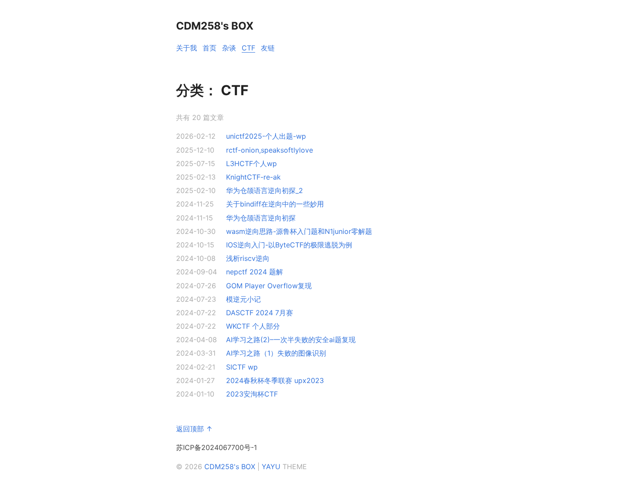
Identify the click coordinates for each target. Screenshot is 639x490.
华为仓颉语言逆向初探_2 (264, 190)
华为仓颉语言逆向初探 (261, 217)
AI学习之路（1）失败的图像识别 (276, 353)
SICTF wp (242, 367)
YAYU (271, 466)
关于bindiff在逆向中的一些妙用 (275, 204)
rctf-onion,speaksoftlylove (269, 150)
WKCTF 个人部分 (253, 326)
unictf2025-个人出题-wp (266, 136)
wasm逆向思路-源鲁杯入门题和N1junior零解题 (299, 231)
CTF (248, 47)
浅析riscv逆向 (248, 258)
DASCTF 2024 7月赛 (259, 312)
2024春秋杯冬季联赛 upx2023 (275, 380)
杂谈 (229, 47)
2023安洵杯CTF (252, 394)
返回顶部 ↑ (194, 428)
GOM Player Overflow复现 (269, 285)
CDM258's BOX (229, 466)
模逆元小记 (243, 299)
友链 (268, 47)
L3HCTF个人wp (251, 163)
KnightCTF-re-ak (253, 177)
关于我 (186, 47)
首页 (209, 47)
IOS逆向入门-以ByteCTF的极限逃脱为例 (289, 244)
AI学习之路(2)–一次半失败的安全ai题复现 (291, 339)
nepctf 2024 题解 (254, 271)
